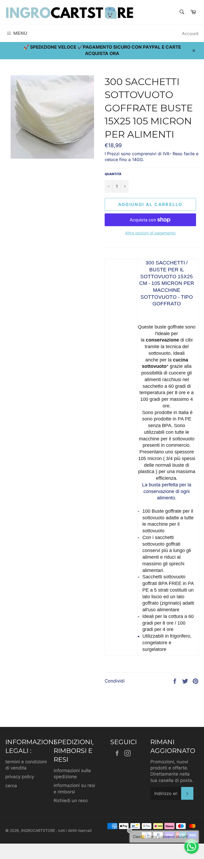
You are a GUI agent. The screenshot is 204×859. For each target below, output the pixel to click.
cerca (11, 785)
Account (190, 33)
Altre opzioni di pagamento (150, 232)
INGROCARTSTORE (38, 830)
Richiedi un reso (71, 800)
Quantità (113, 174)
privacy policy (19, 776)
